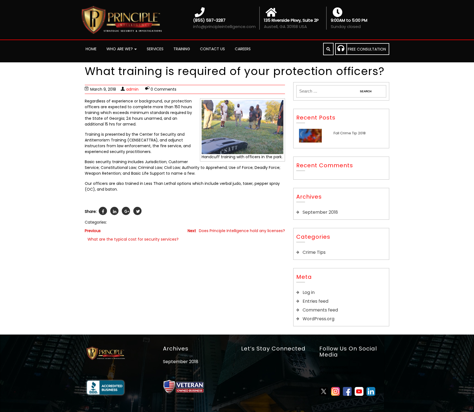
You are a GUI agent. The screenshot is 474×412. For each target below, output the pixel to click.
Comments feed (320, 310)
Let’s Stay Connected (273, 348)
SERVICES (155, 49)
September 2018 (320, 212)
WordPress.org (318, 319)
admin (132, 89)
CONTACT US (212, 49)
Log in (309, 292)
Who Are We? (119, 49)
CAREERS (243, 49)
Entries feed (315, 301)
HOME (91, 49)
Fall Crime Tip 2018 (350, 133)
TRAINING (181, 49)
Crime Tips (314, 252)
